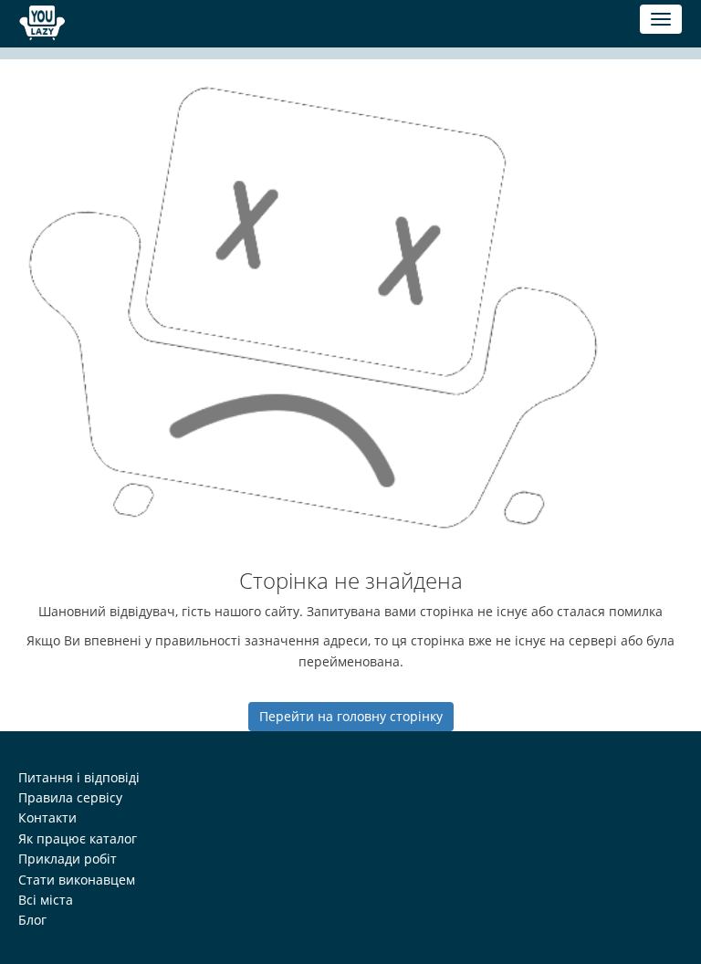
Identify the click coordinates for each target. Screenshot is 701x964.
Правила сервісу (70, 797)
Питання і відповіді (79, 777)
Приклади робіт (67, 858)
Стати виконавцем (76, 879)
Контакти (47, 817)
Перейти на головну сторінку (351, 716)
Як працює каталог (77, 838)
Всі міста (45, 899)
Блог (32, 919)
